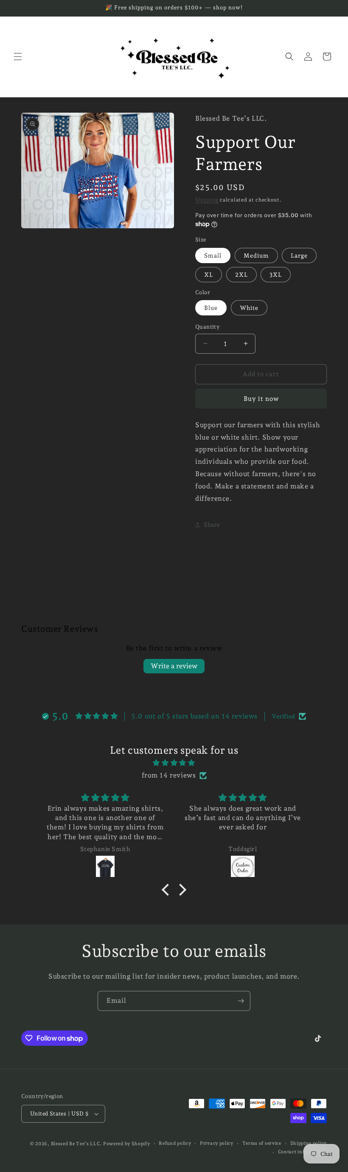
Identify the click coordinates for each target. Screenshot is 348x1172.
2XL (241, 274)
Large (299, 255)
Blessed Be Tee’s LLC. (77, 1143)
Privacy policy (216, 1143)
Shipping (207, 200)
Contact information (302, 1152)
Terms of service (261, 1143)
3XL (275, 274)
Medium (256, 255)
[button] (17, 56)
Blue (211, 307)
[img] (174, 763)
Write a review (174, 666)
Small (213, 255)
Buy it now (261, 399)
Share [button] (212, 524)
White (249, 307)
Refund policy (175, 1143)
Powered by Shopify (126, 1143)
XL (208, 274)
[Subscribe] (240, 1001)
